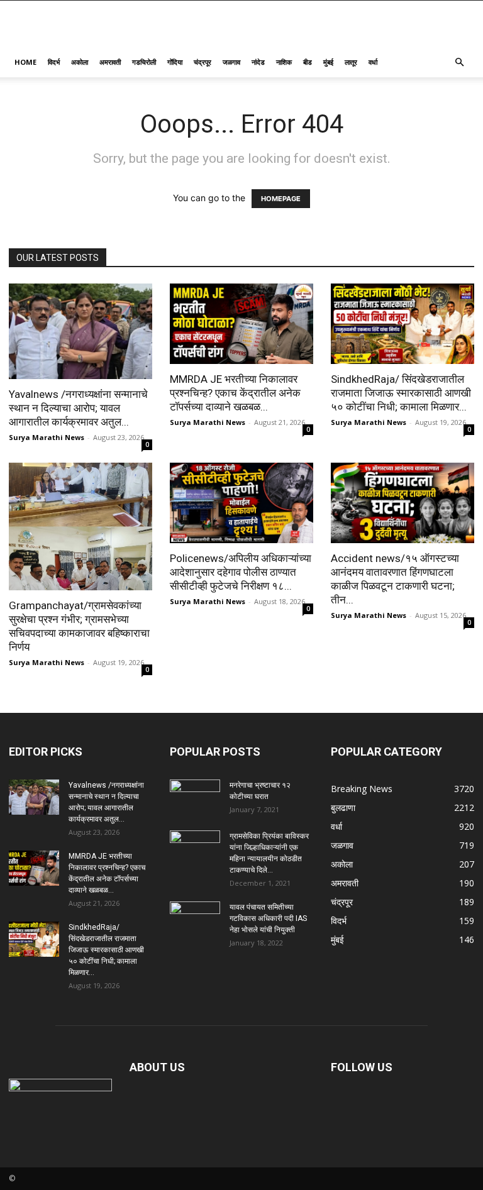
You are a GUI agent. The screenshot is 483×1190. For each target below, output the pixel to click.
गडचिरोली (144, 62)
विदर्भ (54, 62)
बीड (307, 62)
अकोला (79, 62)
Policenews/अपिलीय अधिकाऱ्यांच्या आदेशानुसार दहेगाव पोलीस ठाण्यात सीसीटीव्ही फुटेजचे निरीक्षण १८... (240, 572)
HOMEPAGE (281, 198)
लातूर (351, 62)
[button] (459, 63)
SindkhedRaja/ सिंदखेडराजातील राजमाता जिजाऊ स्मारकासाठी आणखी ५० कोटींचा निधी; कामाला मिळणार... (401, 393)
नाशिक (284, 62)
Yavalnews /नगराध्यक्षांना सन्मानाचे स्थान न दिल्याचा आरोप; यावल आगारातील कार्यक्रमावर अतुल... (78, 408)
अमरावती (110, 62)
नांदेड (258, 62)
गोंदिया (174, 62)
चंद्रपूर (202, 62)
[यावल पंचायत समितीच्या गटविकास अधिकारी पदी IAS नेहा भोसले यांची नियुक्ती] (195, 919)
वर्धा (373, 62)
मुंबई (328, 62)
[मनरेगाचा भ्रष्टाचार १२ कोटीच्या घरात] (195, 797)
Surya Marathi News (46, 437)
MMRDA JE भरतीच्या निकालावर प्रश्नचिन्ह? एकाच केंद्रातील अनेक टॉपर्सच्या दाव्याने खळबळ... (235, 393)
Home (25, 62)
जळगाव (231, 62)
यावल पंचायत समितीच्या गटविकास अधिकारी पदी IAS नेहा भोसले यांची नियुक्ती (268, 918)
